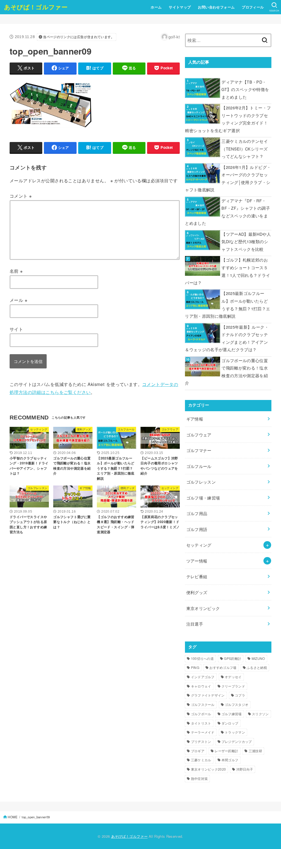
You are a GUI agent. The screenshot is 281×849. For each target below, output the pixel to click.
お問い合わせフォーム (216, 7)
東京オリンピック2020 (208, 769)
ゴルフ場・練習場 (203, 498)
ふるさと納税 (257, 667)
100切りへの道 (202, 658)
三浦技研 (255, 750)
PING (195, 667)
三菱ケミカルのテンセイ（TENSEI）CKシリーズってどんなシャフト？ (244, 148)
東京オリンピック (203, 608)
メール (18, 300)
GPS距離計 (232, 658)
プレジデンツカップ (236, 741)
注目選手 (194, 624)
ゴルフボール (201, 713)
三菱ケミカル (201, 759)
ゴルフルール (199, 466)
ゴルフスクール (203, 704)
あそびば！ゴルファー (36, 6)
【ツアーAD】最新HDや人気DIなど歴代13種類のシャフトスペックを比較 (246, 241)
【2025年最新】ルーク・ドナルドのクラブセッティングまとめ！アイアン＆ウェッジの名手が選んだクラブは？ (227, 338)
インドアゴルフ (203, 676)
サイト (16, 329)
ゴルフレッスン (201, 482)
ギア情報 (194, 419)
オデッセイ (233, 676)
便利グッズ (196, 592)
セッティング (199, 545)
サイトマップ (180, 7)
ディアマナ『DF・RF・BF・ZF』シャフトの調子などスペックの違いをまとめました (227, 212)
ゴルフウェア (199, 435)
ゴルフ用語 (196, 529)
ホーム (156, 7)
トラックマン (235, 732)
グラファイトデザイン (208, 695)
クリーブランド (233, 686)
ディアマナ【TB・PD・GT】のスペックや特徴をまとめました (245, 89)
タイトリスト (201, 723)
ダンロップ (229, 723)
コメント (21, 195)
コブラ (240, 695)
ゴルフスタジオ (236, 704)
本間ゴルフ (229, 759)
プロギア (197, 750)
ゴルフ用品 (196, 513)
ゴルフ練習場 (231, 713)
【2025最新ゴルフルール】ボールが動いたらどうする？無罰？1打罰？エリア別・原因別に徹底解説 (227, 304)
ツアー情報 (196, 561)
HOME (13, 817)
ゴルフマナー (199, 450)
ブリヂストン (201, 741)
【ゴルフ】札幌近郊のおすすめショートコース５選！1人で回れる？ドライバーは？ (227, 271)
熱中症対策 (199, 778)
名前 (16, 271)
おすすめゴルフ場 (222, 667)
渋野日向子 (244, 769)
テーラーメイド (203, 732)
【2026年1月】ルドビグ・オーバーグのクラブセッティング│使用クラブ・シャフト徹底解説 (228, 178)
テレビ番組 (196, 576)
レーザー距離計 (226, 750)
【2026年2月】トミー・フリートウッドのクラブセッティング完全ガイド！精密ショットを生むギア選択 (228, 119)
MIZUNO (258, 658)
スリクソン (260, 713)
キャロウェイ (201, 686)
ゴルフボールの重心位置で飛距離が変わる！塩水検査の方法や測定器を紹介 (226, 371)
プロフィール (253, 7)
